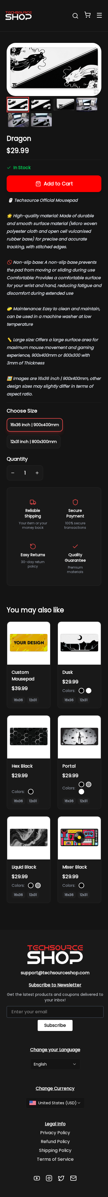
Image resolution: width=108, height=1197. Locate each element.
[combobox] (55, 1064)
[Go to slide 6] (41, 120)
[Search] (75, 15)
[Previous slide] (13, 69)
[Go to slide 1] (18, 104)
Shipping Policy (55, 1150)
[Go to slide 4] (87, 104)
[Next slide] (95, 69)
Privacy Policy (55, 1132)
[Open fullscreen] (96, 91)
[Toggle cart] (87, 14)
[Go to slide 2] (41, 104)
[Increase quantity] (37, 473)
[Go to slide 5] (18, 120)
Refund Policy (55, 1141)
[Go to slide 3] (64, 104)
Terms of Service (55, 1159)
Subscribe (55, 1025)
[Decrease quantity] (13, 473)
